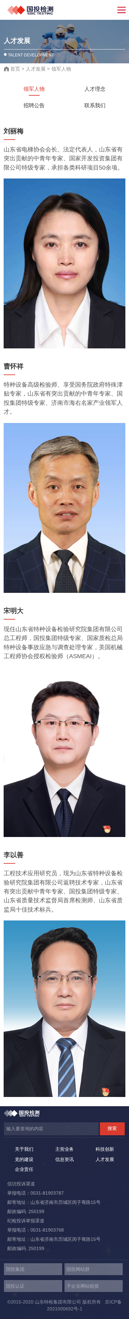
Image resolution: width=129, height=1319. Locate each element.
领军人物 (61, 69)
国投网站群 (78, 1269)
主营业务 (64, 1149)
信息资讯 (64, 1159)
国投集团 (15, 1269)
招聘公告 (34, 105)
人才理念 (95, 89)
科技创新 (105, 1149)
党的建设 (24, 1159)
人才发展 (36, 69)
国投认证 (15, 1286)
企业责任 (24, 1169)
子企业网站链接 (82, 1286)
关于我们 (24, 1149)
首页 (15, 69)
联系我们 (95, 105)
